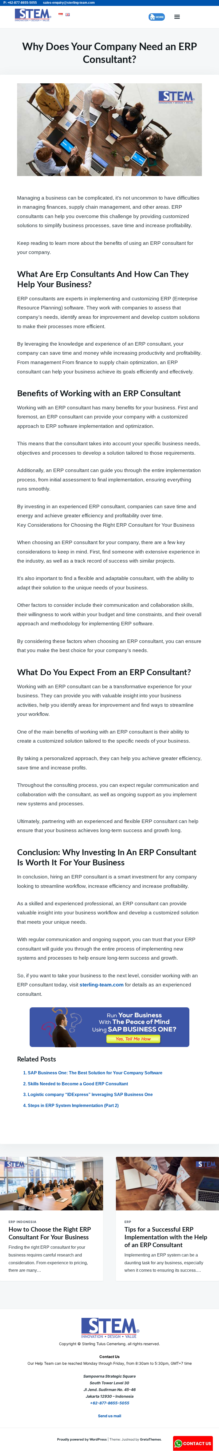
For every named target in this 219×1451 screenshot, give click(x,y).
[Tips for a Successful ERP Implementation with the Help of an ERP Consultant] (167, 1183)
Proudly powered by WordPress (82, 1439)
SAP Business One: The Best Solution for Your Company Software (95, 1073)
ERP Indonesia (23, 1222)
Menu (177, 17)
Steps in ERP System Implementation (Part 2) (73, 1105)
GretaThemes (150, 1439)
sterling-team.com (102, 985)
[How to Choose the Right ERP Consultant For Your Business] (51, 1183)
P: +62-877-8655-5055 (20, 3)
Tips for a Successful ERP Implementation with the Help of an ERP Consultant (165, 1237)
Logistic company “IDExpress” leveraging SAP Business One (90, 1094)
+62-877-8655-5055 (109, 1403)
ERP (127, 1222)
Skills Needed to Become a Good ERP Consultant (78, 1084)
